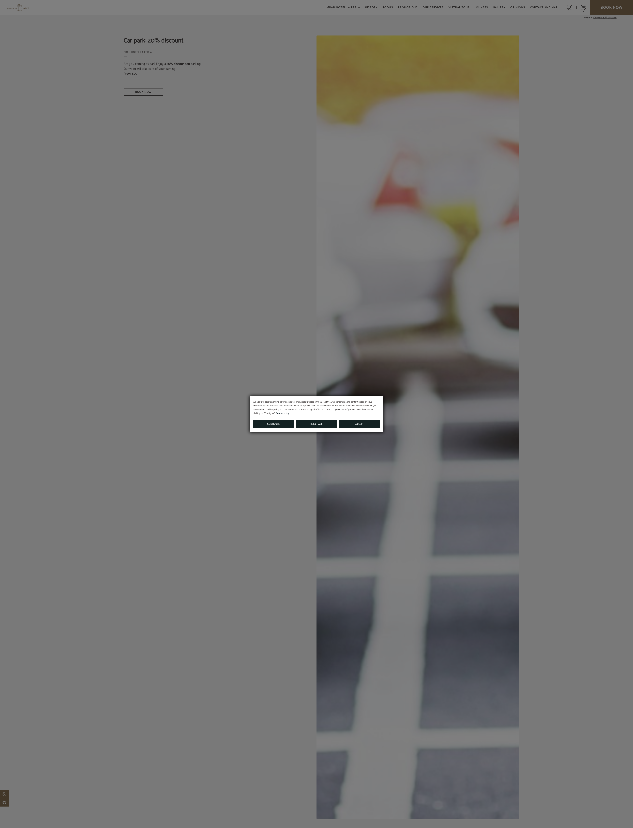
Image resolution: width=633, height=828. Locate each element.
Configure (273, 424)
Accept (359, 424)
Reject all (317, 424)
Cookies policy (282, 413)
